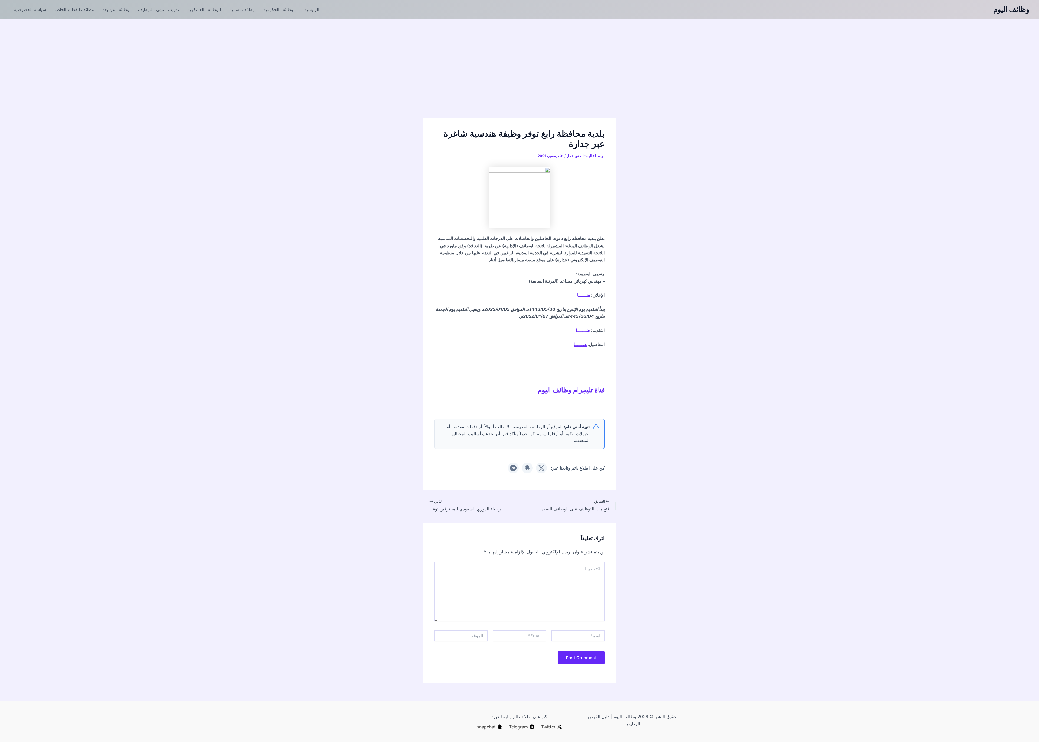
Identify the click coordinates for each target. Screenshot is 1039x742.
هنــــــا (583, 295)
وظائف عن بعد (116, 9)
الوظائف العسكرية (204, 9)
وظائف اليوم (1011, 9)
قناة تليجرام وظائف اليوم (571, 390)
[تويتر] (541, 468)
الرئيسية (311, 9)
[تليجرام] (513, 468)
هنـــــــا (583, 330)
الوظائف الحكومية (279, 9)
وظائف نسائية (242, 9)
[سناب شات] (527, 468)
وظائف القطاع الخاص (74, 9)
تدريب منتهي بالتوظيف (158, 9)
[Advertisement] (519, 60)
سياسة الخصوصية (30, 9)
